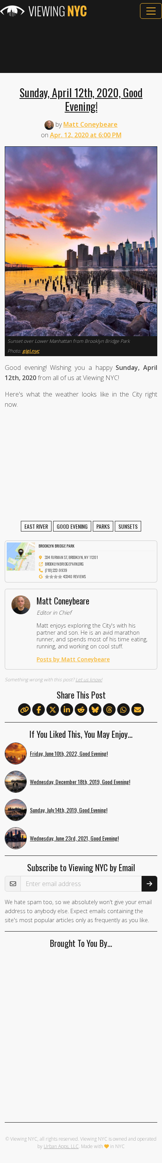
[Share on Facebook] (38, 710)
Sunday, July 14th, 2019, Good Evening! (68, 810)
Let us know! (88, 679)
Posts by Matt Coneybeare (73, 659)
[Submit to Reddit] (81, 710)
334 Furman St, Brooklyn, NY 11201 (71, 557)
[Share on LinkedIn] (67, 710)
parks (103, 526)
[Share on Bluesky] (95, 710)
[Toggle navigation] (151, 11)
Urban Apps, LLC (61, 1146)
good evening (72, 526)
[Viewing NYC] (43, 11)
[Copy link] (24, 709)
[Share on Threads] (109, 710)
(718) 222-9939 (56, 570)
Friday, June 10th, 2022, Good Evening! (69, 753)
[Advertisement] (81, 46)
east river (36, 526)
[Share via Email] (137, 710)
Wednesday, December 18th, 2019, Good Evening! (80, 781)
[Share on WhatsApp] (123, 710)
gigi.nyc (30, 351)
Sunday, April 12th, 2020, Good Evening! (81, 99)
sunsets (128, 526)
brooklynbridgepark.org (64, 564)
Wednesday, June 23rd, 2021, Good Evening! (74, 838)
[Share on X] (52, 710)
